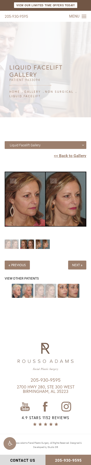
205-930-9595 (16, 16)
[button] (10, 443)
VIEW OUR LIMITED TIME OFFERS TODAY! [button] (45, 5)
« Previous (17, 265)
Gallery (32, 91)
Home (14, 91)
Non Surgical (59, 91)
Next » (77, 265)
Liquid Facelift (25, 96)
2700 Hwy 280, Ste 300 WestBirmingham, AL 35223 (45, 389)
